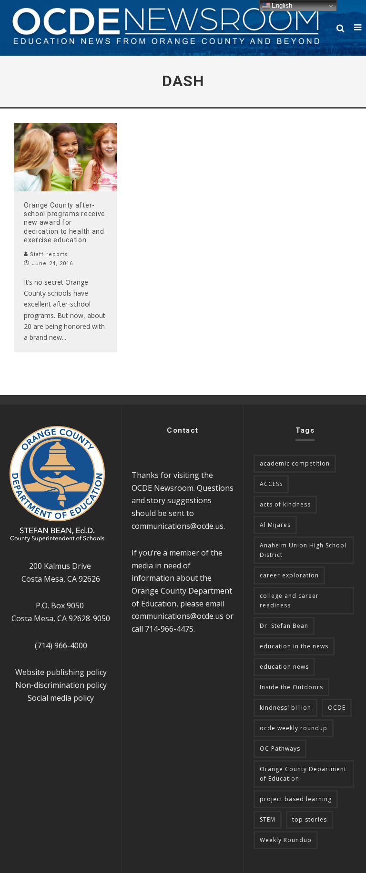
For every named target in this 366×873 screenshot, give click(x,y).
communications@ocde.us (178, 526)
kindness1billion (285, 708)
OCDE (337, 708)
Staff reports (48, 254)
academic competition (295, 463)
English (281, 5)
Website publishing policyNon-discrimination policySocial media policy (61, 685)
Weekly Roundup (286, 840)
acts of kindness (285, 504)
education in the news (294, 646)
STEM (267, 819)
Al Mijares (275, 525)
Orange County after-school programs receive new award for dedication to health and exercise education (64, 222)
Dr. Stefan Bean (284, 626)
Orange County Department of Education (303, 774)
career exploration (289, 575)
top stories (309, 819)
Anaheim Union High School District (303, 550)
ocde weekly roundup (293, 728)
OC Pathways (280, 748)
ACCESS (271, 484)
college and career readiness (289, 600)
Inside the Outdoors (291, 687)
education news (284, 667)
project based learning (296, 799)
